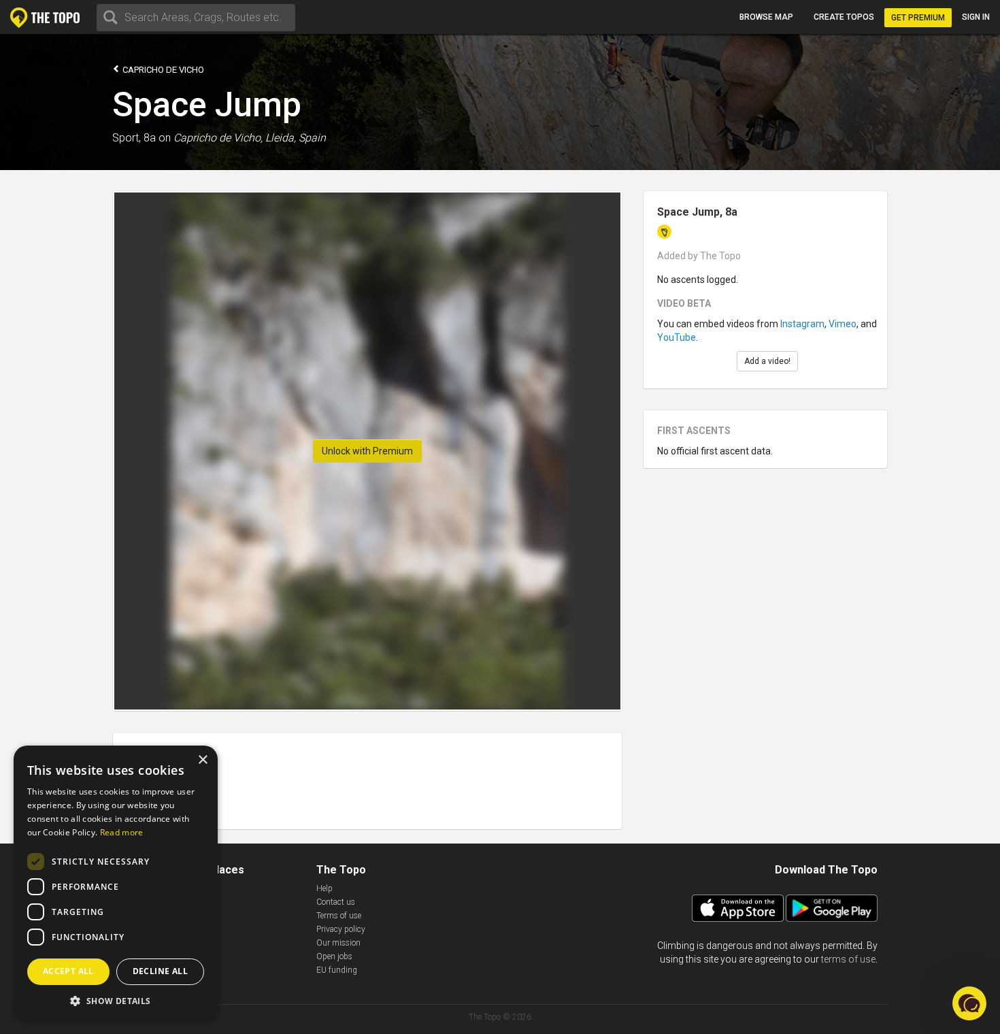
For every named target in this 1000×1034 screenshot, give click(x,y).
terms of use (848, 959)
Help (324, 888)
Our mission (338, 943)
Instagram (802, 323)
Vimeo (842, 323)
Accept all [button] (68, 971)
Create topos (844, 17)
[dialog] (116, 883)
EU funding (336, 970)
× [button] (202, 760)
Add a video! (767, 361)
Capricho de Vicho (162, 70)
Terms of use (338, 915)
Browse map (766, 17)
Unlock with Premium (367, 451)
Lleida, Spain (295, 137)
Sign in (976, 17)
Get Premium (918, 17)
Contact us (335, 902)
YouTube (676, 337)
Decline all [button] (160, 971)
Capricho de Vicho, (218, 137)
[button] (115, 1000)
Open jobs (334, 956)
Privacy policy (340, 929)
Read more (122, 832)
